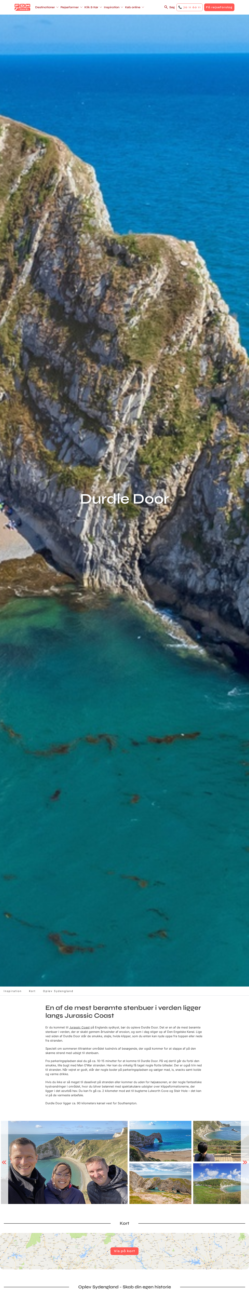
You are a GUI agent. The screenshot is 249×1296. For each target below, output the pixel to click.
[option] (64, 1162)
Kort (32, 991)
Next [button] (245, 1162)
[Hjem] (22, 7)
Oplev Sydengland (58, 991)
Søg (172, 7)
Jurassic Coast (79, 1027)
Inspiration (13, 991)
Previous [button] (4, 1162)
